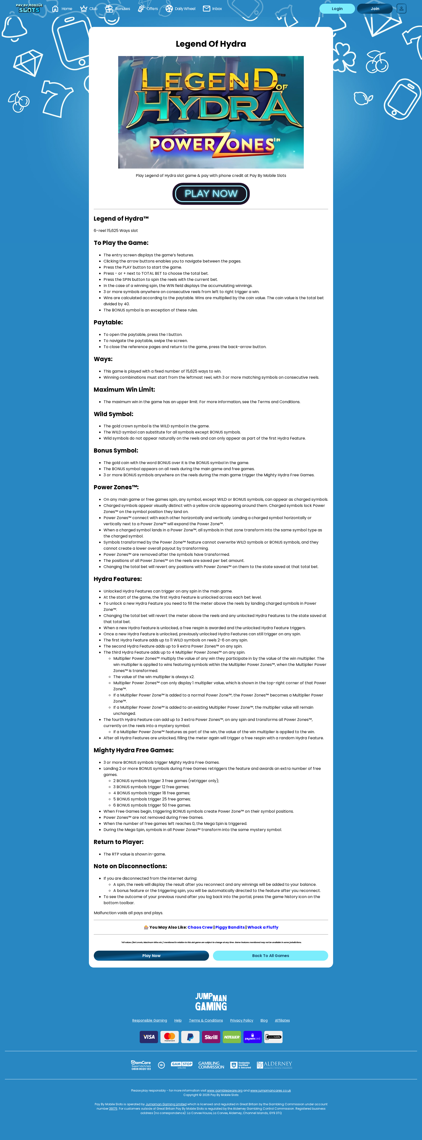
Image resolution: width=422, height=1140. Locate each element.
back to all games (270, 955)
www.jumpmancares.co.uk (270, 1090)
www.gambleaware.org (225, 1090)
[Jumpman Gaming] (211, 1009)
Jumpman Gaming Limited (166, 1104)
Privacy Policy (241, 1020)
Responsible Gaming (149, 1020)
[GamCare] (141, 1065)
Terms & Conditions (206, 1020)
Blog (264, 1020)
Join (375, 8)
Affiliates (282, 1020)
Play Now (151, 955)
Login (337, 8)
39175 (113, 1108)
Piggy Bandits (230, 927)
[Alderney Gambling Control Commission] (274, 1065)
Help (178, 1020)
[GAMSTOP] (182, 1065)
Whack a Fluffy (262, 927)
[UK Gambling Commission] (211, 1065)
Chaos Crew (200, 927)
